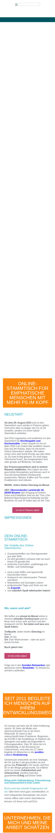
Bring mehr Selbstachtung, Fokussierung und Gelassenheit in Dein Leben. (27, 781)
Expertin (15, 588)
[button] (28, 19)
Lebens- (24, 753)
